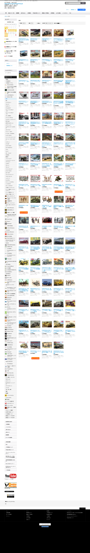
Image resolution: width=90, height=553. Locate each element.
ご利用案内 (8, 424)
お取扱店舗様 (8, 441)
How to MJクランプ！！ (10, 463)
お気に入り (8, 432)
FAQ (6, 444)
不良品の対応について (10, 449)
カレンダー (48, 519)
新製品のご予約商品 (29, 514)
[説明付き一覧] (61, 23)
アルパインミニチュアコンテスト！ (10, 453)
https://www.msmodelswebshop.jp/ (14, 3)
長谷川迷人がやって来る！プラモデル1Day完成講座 (10, 457)
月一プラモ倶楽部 (9, 437)
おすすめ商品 (28, 517)
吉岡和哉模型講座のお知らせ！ (10, 460)
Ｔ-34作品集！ (8, 470)
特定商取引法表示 (9, 421)
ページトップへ (83, 508)
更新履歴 (7, 434)
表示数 (21, 23)
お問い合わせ (8, 429)
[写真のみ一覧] (58, 23)
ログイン (67, 9)
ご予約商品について (9, 447)
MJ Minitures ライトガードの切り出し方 (11, 467)
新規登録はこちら (73, 9)
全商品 (7, 79)
